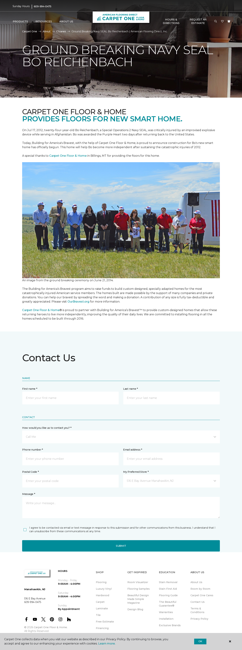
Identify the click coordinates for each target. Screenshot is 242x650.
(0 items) (229, 21)
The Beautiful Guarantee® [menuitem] (167, 603)
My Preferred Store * (135, 472)
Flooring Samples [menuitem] (138, 588)
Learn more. (106, 643)
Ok (200, 641)
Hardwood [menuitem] (102, 595)
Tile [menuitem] (98, 615)
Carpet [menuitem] (100, 602)
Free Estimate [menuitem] (105, 621)
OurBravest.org (78, 301)
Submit (121, 545)
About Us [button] (66, 21)
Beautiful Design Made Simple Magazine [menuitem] (138, 599)
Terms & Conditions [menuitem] (197, 610)
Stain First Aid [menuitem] (168, 588)
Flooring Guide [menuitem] (168, 595)
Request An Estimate (198, 21)
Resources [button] (43, 21)
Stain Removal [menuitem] (168, 582)
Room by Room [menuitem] (200, 588)
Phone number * (32, 449)
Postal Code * (30, 472)
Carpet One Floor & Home (68, 155)
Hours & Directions (171, 21)
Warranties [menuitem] (166, 612)
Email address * (132, 449)
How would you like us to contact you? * (46, 428)
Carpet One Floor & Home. (50, 627)
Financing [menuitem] (102, 628)
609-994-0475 (42, 6)
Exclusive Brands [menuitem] (170, 625)
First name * (29, 389)
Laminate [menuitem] (102, 608)
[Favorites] (222, 21)
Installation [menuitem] (166, 618)
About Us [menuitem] (196, 582)
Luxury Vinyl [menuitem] (104, 588)
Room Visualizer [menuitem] (137, 582)
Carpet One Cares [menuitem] (201, 595)
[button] (215, 21)
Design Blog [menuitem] (135, 609)
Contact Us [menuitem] (197, 602)
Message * (28, 494)
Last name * (130, 389)
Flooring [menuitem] (101, 582)
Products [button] (20, 21)
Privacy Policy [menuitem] (199, 618)
